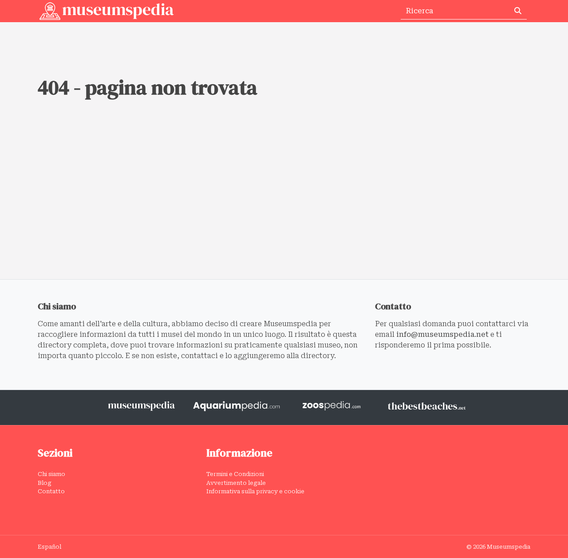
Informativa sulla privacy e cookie (255, 491)
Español (49, 546)
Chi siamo (51, 474)
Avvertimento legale (236, 483)
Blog (44, 483)
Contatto (51, 491)
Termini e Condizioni (235, 474)
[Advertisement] (284, 213)
